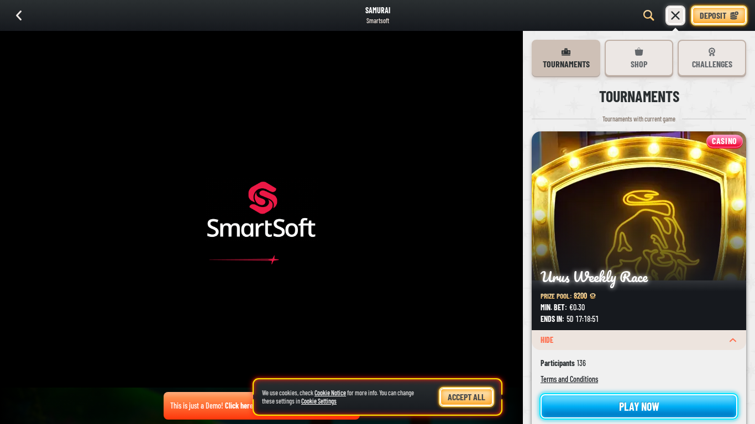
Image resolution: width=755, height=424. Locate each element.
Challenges (712, 64)
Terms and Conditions (569, 379)
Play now (639, 406)
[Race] (675, 15)
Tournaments (566, 64)
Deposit (713, 15)
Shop (639, 64)
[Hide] (732, 340)
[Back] (19, 15)
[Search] (649, 15)
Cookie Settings (319, 401)
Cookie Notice (330, 392)
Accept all (466, 396)
